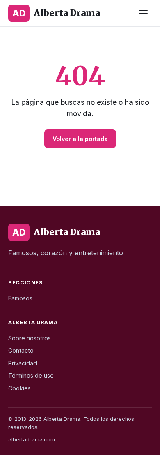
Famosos (20, 298)
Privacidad (22, 363)
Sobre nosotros (29, 338)
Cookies (19, 388)
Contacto (21, 350)
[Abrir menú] (143, 13)
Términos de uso (31, 375)
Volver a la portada (80, 138)
